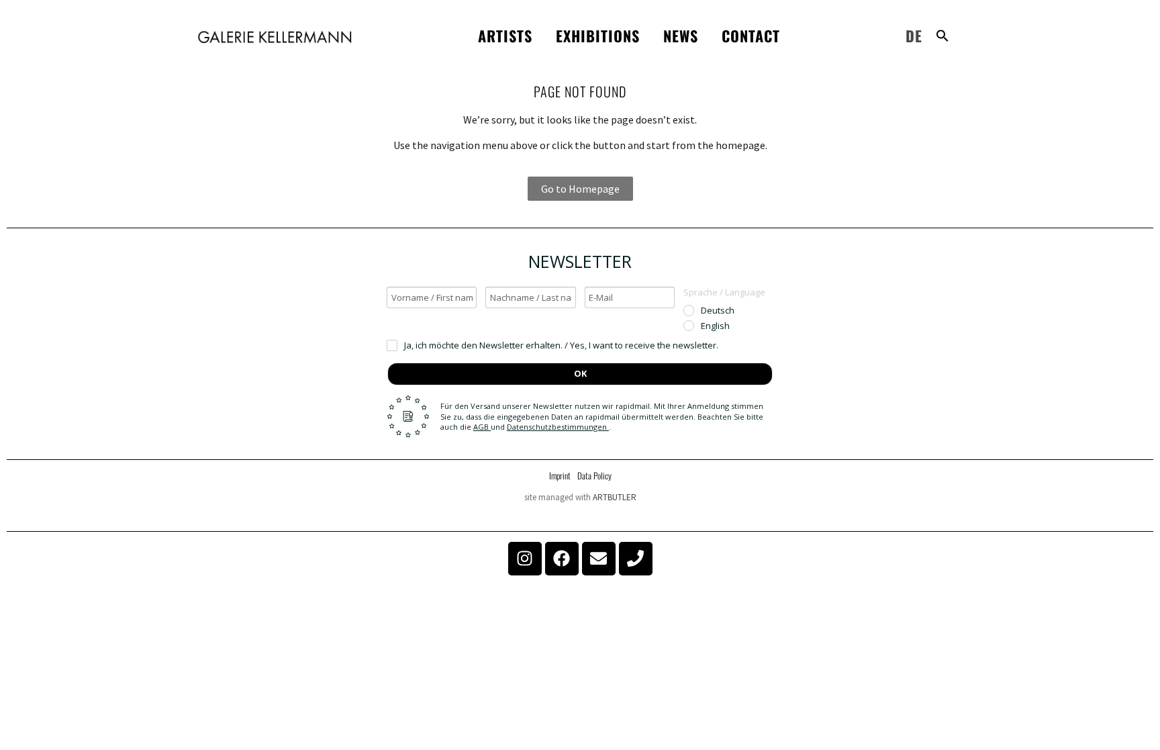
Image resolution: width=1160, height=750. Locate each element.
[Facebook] (562, 558)
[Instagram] (525, 558)
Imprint (560, 475)
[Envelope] (599, 558)
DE (914, 35)
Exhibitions (598, 35)
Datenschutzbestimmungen (558, 427)
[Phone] (635, 558)
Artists (505, 35)
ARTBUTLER (614, 497)
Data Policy (594, 475)
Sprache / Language (724, 292)
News (680, 35)
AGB (482, 427)
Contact (751, 35)
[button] (942, 35)
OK (580, 373)
